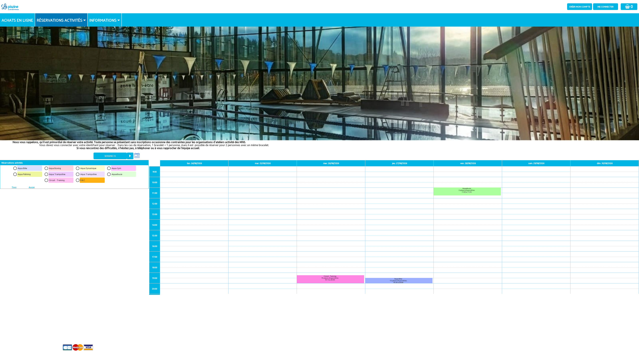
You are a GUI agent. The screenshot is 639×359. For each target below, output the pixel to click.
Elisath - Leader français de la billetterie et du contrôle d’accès (319, 350)
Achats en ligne (17, 20)
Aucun (32, 187)
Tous (14, 187)
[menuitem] (17, 20)
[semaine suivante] (130, 156)
